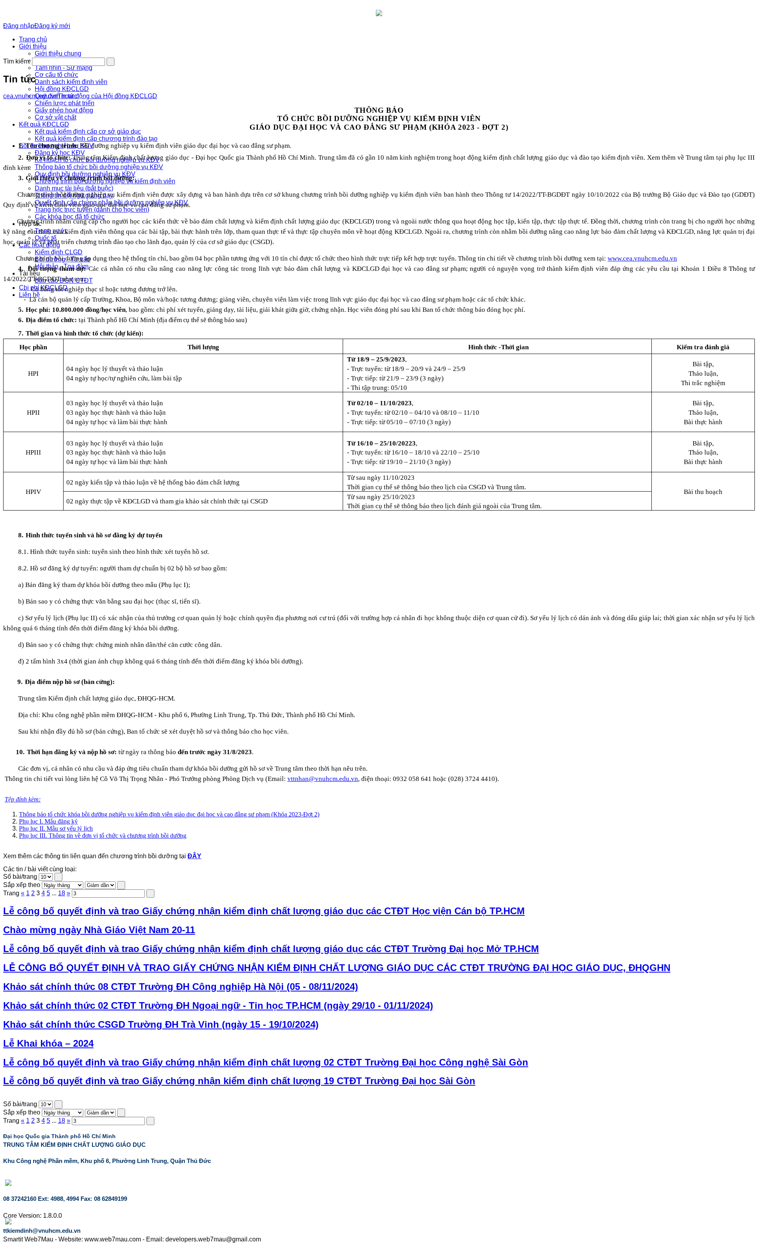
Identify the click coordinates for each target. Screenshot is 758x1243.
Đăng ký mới (52, 25)
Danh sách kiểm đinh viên (71, 81)
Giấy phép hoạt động (64, 110)
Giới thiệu (33, 46)
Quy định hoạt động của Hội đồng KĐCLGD (96, 96)
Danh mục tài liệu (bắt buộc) (74, 188)
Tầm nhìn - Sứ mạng (63, 67)
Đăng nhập (18, 25)
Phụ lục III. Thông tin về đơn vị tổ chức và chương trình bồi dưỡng (102, 835)
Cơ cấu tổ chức (56, 74)
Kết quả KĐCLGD (44, 124)
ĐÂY (194, 856)
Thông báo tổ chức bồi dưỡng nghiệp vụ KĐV (99, 167)
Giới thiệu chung (58, 53)
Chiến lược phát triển (64, 103)
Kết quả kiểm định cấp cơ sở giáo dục (88, 131)
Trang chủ (33, 39)
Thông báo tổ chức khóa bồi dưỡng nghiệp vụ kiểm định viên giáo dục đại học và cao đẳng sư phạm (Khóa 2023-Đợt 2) (169, 814)
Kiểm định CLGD (59, 252)
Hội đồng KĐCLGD (62, 89)
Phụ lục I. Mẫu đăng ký (48, 821)
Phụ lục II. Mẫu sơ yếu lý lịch (56, 828)
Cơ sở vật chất (55, 117)
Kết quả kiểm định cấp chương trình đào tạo (96, 138)
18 (61, 893)
